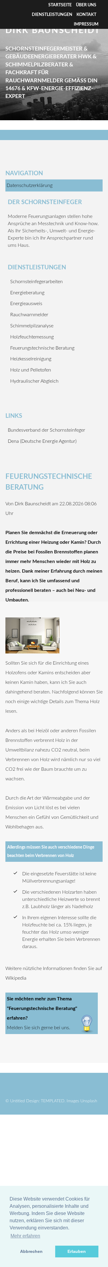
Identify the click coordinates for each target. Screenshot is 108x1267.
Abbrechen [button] (31, 1251)
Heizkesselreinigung (30, 359)
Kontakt (86, 15)
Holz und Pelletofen (30, 370)
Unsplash (88, 1101)
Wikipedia (15, 978)
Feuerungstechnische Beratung (42, 348)
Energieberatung (27, 292)
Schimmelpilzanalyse (31, 325)
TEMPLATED (52, 1101)
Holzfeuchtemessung (32, 337)
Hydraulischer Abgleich (34, 381)
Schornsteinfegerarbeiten (36, 281)
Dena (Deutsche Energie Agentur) (42, 441)
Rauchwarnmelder (29, 314)
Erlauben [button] (77, 1251)
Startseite (60, 5)
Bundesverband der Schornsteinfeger (46, 430)
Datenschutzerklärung (29, 185)
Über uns (86, 5)
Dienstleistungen (52, 15)
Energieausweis (26, 303)
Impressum (86, 24)
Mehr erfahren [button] (25, 1235)
